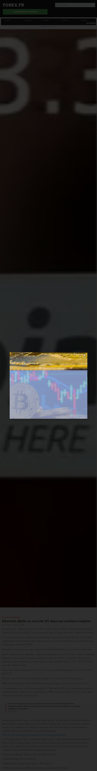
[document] (48, 385)
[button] (84, 355)
